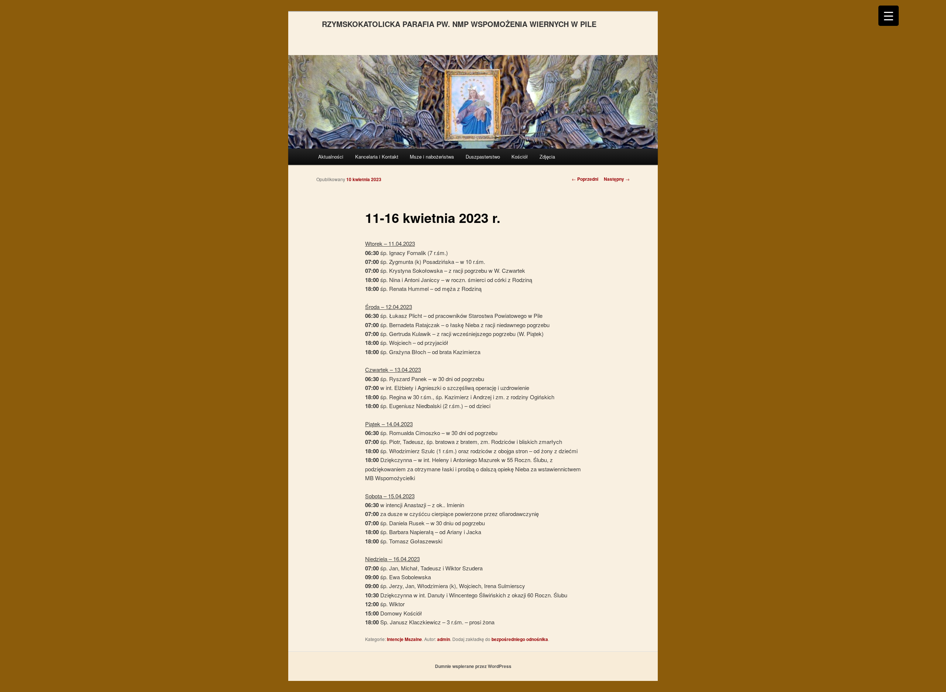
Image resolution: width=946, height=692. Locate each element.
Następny (617, 179)
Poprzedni (585, 179)
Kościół (519, 156)
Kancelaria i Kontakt (376, 156)
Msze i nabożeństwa (432, 156)
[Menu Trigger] (888, 16)
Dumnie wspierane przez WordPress (473, 666)
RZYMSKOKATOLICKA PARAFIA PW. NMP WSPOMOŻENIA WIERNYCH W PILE (459, 23)
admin (443, 639)
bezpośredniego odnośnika (519, 639)
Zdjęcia (547, 156)
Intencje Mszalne (404, 639)
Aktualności (330, 156)
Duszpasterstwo (483, 156)
